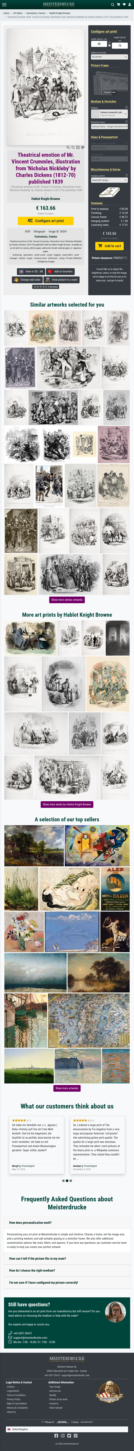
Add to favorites (62, 271)
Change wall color (29, 279)
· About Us (11, 1412)
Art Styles (17, 13)
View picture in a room (63, 279)
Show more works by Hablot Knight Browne (67, 804)
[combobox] (109, 57)
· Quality (52, 1395)
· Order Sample (55, 1407)
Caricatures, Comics (35, 13)
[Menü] (4, 4)
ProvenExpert (28, 1166)
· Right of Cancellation (16, 1403)
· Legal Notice (12, 1391)
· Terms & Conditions (16, 1395)
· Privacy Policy (13, 1399)
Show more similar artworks (67, 599)
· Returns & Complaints (17, 1407)
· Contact (10, 1386)
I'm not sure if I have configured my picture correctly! (43, 1283)
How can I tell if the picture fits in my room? (37, 1259)
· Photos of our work (57, 1399)
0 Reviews (53, 286)
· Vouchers (53, 1403)
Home (6, 13)
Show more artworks (67, 1088)
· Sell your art (54, 1391)
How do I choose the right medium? (32, 1270)
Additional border (98, 52)
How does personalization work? (30, 1223)
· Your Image (54, 1386)
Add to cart (111, 246)
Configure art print (48, 220)
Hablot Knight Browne (59, 13)
